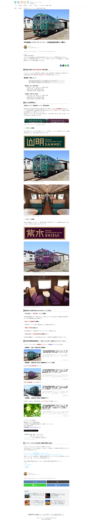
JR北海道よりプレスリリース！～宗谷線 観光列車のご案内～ (45, 42)
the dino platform (48, 519)
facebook (27, 466)
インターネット (28, 437)
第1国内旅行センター (35, 47)
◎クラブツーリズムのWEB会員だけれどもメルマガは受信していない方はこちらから (43, 454)
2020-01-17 (30, 46)
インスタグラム (28, 464)
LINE (26, 462)
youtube (26, 467)
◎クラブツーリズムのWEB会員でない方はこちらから (36, 453)
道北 (29, 47)
